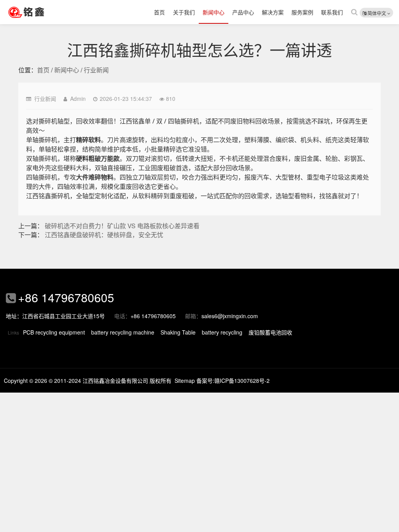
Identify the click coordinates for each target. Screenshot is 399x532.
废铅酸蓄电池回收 (270, 332)
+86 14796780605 (66, 297)
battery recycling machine (122, 332)
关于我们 (184, 12)
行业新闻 (96, 69)
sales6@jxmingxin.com (229, 316)
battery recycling (222, 332)
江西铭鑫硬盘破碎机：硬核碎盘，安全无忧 (104, 234)
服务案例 (302, 12)
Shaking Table (178, 332)
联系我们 (332, 12)
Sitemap (185, 380)
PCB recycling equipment (54, 332)
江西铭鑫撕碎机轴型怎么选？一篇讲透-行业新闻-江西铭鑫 (37, 12)
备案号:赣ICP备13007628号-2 (233, 380)
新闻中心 (213, 12)
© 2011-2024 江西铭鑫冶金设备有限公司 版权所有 (110, 380)
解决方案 (273, 12)
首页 (159, 12)
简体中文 (376, 13)
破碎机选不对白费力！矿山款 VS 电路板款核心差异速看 (122, 225)
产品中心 (243, 12)
